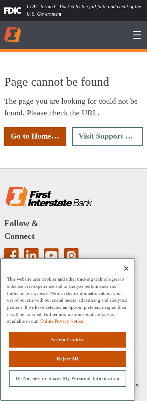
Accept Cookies (68, 339)
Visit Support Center (110, 135)
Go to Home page (38, 135)
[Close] (126, 268)
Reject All (67, 358)
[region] (67, 329)
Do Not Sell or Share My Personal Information (68, 378)
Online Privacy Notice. (59, 321)
